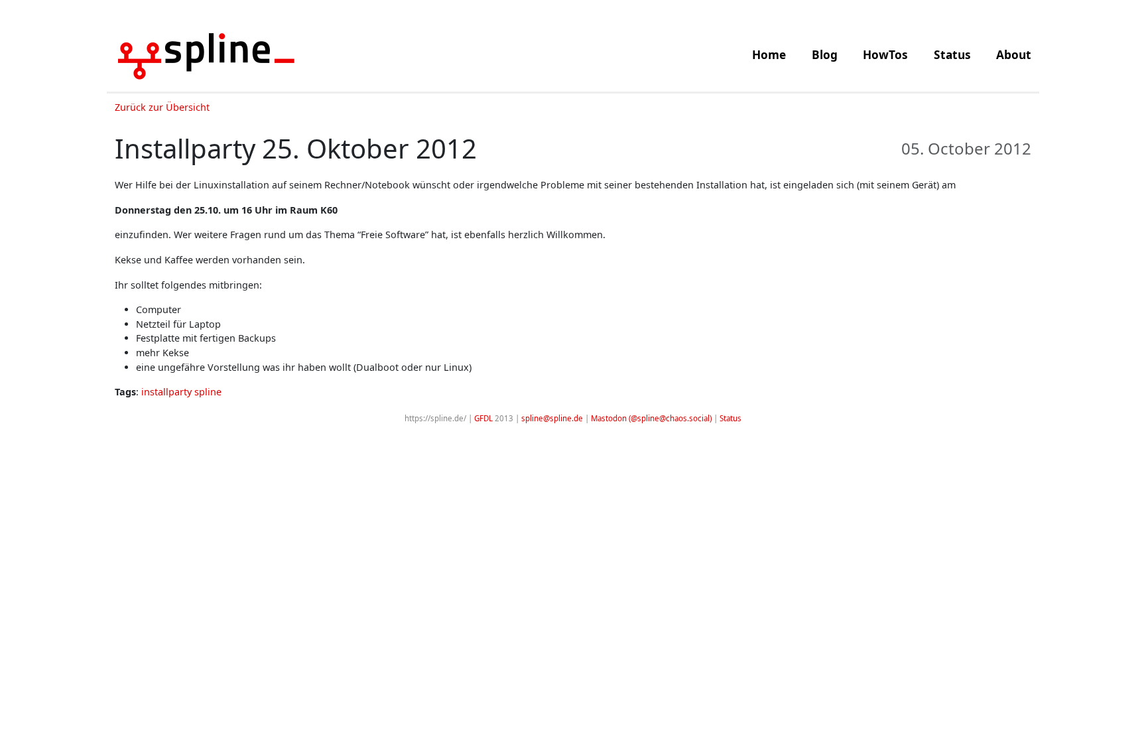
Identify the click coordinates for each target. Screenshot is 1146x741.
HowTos (885, 54)
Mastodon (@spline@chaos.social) (651, 418)
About (1013, 54)
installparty (166, 391)
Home (769, 54)
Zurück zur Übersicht (162, 107)
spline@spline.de (552, 418)
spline (208, 391)
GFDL (483, 418)
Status (952, 54)
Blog (825, 54)
